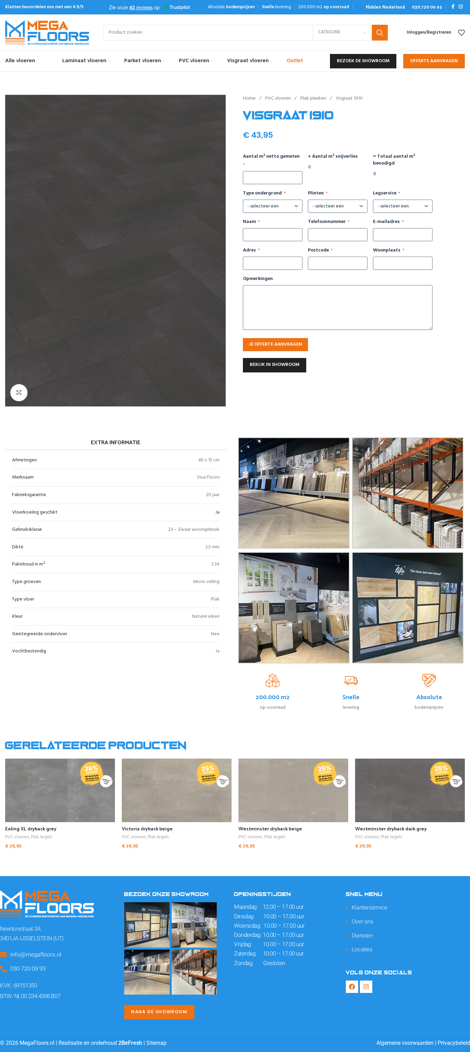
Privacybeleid (454, 1043)
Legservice (386, 193)
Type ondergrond (264, 193)
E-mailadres (388, 222)
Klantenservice (369, 907)
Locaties (362, 949)
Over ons (362, 921)
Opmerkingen (258, 279)
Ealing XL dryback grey (30, 828)
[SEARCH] (380, 33)
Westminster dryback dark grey (391, 828)
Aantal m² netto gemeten (271, 160)
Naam (251, 222)
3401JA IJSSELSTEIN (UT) (32, 938)
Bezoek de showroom (363, 61)
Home (250, 98)
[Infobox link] (385, 7)
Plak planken (313, 98)
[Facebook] (352, 987)
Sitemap (156, 1043)
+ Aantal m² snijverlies (333, 156)
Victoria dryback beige (147, 828)
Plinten (318, 193)
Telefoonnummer (329, 222)
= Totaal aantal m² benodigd (394, 160)
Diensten (362, 935)
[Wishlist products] (461, 33)
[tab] (115, 442)
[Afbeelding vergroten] (19, 392)
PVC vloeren (278, 98)
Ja (217, 512)
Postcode (320, 250)
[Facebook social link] (453, 7)
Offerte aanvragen (434, 61)
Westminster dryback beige (270, 828)
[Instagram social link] (461, 7)
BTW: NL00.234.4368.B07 (30, 996)
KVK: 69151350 (18, 985)
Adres (251, 250)
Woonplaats (388, 250)
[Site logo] (47, 32)
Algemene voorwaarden (405, 1043)
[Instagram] (366, 987)
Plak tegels (41, 837)
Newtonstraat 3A (20, 928)
